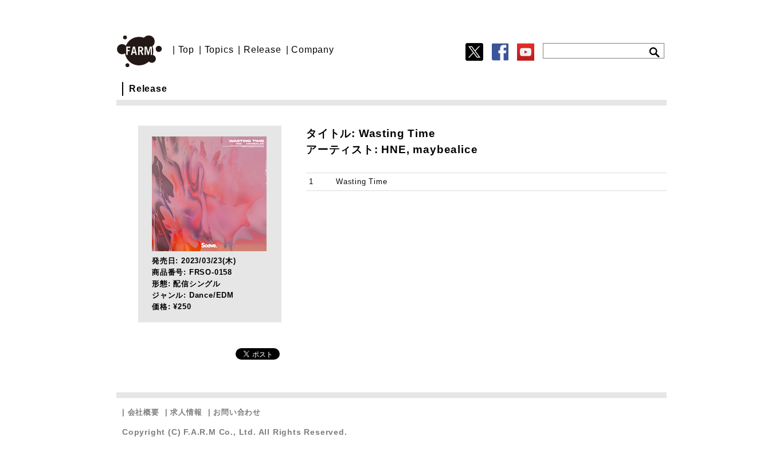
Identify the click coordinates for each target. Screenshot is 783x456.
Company (312, 49)
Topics (219, 49)
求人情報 (186, 412)
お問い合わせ (237, 412)
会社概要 (143, 412)
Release (262, 49)
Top (186, 49)
